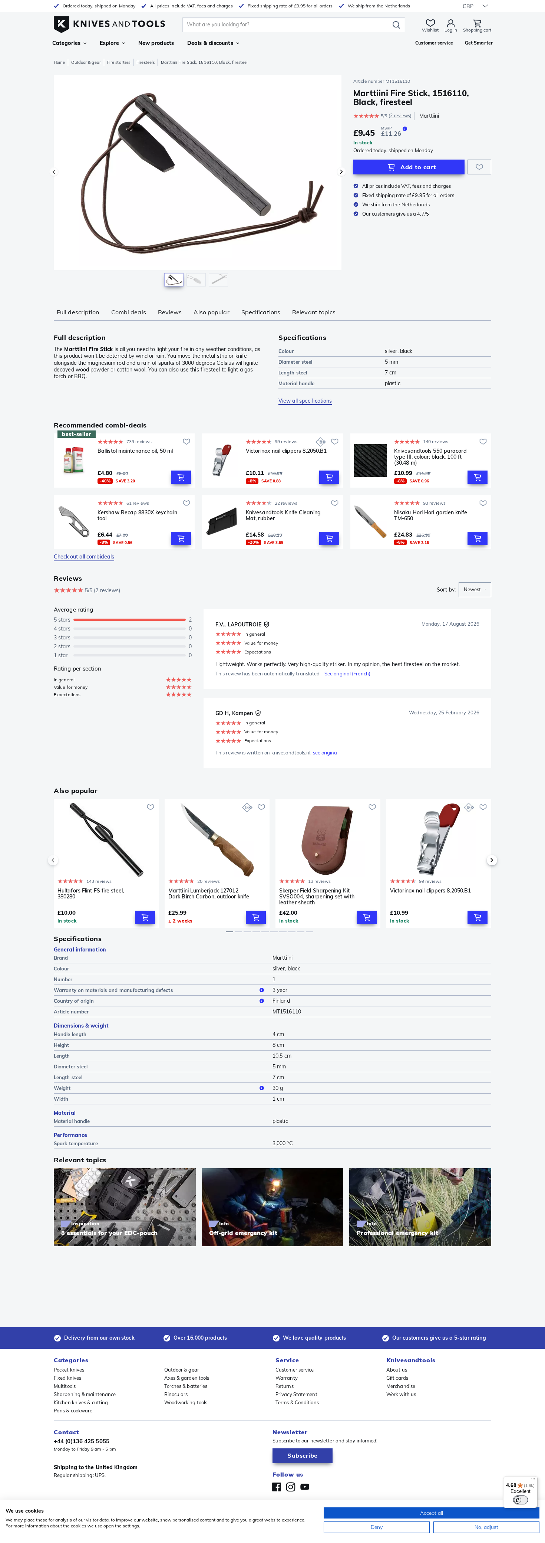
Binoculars (176, 1394)
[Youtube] (305, 1487)
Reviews (170, 312)
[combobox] (475, 589)
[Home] (109, 22)
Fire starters (118, 62)
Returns (284, 1386)
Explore (109, 43)
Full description (78, 312)
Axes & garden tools (186, 1378)
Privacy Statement (296, 1394)
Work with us (401, 1394)
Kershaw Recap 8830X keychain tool (137, 516)
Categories (66, 43)
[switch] (520, 1500)
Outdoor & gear (85, 62)
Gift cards (397, 1378)
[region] (197, 182)
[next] (479, 860)
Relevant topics (314, 312)
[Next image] (341, 172)
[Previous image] (54, 172)
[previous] (65, 860)
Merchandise (400, 1386)
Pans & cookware (73, 1410)
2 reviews (400, 115)
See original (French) (347, 674)
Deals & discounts (210, 43)
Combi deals (128, 312)
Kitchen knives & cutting (81, 1402)
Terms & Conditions (297, 1402)
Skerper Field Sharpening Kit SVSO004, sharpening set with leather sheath (316, 896)
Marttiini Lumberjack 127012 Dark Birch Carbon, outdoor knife (208, 894)
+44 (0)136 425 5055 (81, 1441)
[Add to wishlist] (479, 167)
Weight (62, 1088)
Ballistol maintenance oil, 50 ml (135, 451)
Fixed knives (67, 1378)
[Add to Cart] (181, 477)
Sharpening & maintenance (85, 1394)
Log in (451, 30)
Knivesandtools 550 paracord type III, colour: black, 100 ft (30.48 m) (430, 457)
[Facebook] (277, 1487)
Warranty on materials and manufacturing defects (113, 990)
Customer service (294, 1370)
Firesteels (145, 62)
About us (396, 1370)
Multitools (65, 1386)
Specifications (260, 312)
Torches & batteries (186, 1386)
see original (325, 753)
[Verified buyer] (266, 624)
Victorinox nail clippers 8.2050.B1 (286, 451)
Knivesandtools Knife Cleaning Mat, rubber (283, 516)
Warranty (286, 1378)
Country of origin (74, 1001)
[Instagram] (291, 1487)
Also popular (211, 312)
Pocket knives (69, 1370)
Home (59, 62)
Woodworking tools (186, 1402)
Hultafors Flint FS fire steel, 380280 (90, 894)
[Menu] (533, 1480)
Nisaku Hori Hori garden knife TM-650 (430, 516)
